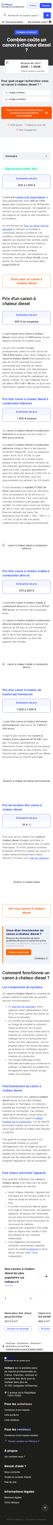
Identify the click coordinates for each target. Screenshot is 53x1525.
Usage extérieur (17, 99)
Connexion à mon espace (17, 1410)
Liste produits (11, 1415)
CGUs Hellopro (11, 1502)
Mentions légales (13, 1497)
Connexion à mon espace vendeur (21, 1435)
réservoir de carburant (24, 1006)
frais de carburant (39, 858)
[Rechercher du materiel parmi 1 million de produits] (47, 15)
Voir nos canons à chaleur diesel (26, 911)
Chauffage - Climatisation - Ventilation (23, 1343)
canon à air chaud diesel (30, 197)
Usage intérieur (17, 92)
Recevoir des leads (18, 952)
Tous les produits (14, 22)
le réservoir (32, 1249)
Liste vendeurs (11, 1420)
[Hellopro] (3, 1346)
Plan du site (10, 1482)
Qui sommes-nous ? (38, 22)
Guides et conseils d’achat (17, 1477)
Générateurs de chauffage (18, 1346)
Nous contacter (12, 1472)
